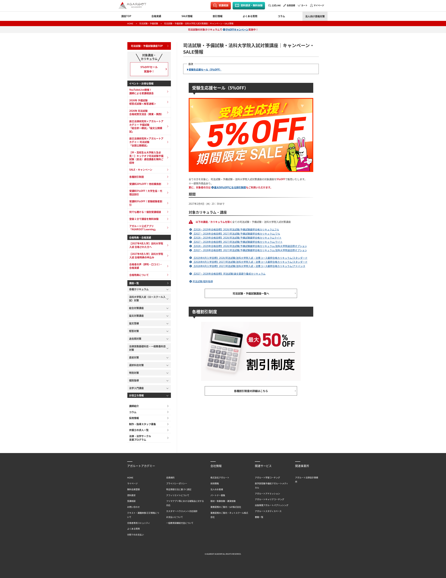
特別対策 (134, 372)
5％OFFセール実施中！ (149, 69)
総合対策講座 (136, 308)
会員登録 (291, 5)
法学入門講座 (136, 388)
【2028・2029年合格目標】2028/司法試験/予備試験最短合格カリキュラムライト (237, 237)
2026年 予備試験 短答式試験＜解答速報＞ (142, 102)
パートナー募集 (217, 495)
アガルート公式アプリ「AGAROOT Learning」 (143, 227)
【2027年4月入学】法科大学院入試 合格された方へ (146, 245)
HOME (130, 23)
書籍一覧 (259, 517)
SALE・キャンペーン (140, 169)
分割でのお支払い (135, 534)
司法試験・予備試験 (148, 23)
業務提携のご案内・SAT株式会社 (225, 506)
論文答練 (134, 323)
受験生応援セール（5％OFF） (205, 69)
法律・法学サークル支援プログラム (140, 437)
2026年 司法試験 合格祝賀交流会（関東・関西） (146, 112)
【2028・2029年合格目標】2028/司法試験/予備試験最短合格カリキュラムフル (236, 229)
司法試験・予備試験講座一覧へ (251, 293)
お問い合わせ (133, 506)
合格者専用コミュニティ (138, 522)
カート (304, 5)
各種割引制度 (136, 176)
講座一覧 (134, 283)
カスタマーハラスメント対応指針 (182, 511)
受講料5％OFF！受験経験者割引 (145, 202)
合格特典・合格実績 (140, 237)
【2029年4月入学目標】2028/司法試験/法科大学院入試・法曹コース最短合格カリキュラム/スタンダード (250, 257)
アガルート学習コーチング (267, 477)
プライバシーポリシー (176, 483)
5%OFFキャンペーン (237, 29)
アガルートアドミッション (267, 493)
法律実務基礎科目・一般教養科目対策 (147, 347)
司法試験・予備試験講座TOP (147, 46)
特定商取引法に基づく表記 (178, 489)
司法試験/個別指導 (203, 281)
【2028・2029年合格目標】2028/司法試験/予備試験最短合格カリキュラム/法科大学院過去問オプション (250, 246)
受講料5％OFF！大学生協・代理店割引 (145, 192)
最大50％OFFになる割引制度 (230, 187)
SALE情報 (187, 16)
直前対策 (134, 357)
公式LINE (276, 5)
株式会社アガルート (219, 477)
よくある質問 (250, 16)
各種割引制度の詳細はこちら (251, 391)
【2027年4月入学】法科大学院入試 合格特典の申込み (146, 255)
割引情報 (217, 16)
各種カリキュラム (139, 289)
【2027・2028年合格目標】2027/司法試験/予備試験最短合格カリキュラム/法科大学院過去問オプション (250, 250)
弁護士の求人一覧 (139, 430)
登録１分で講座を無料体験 (144, 219)
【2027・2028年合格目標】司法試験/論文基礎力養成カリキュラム (229, 273)
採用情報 (134, 418)
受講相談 (223, 5)
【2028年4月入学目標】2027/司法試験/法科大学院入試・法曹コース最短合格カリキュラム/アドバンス (249, 266)
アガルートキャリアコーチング (269, 499)
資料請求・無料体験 (252, 5)
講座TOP (126, 16)
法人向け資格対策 (315, 16)
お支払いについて (174, 517)
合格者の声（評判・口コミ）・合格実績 (145, 265)
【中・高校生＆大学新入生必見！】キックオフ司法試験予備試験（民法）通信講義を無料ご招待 (146, 157)
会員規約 (170, 477)
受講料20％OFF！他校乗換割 (145, 184)
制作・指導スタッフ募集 (142, 424)
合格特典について (139, 275)
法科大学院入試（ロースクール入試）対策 (147, 298)
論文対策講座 (136, 315)
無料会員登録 (133, 489)
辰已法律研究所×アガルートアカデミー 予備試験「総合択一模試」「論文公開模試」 (146, 126)
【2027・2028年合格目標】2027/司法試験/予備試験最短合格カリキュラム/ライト (238, 241)
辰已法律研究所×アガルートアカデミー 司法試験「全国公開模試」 (146, 142)
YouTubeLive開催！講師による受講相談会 (141, 91)
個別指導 (134, 380)
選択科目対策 (136, 365)
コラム (281, 16)
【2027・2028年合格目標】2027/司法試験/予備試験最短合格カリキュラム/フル (236, 233)
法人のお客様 (216, 489)
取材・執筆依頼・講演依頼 (223, 501)
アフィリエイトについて (177, 495)
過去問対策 (135, 338)
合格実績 (156, 16)
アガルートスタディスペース (268, 511)
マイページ (319, 5)
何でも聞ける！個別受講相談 (145, 212)
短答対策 (134, 331)
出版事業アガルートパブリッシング (271, 505)
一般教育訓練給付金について (179, 522)
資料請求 (131, 495)
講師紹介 (134, 406)
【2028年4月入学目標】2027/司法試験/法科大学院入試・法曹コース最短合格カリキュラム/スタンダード (250, 262)
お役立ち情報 (136, 395)
